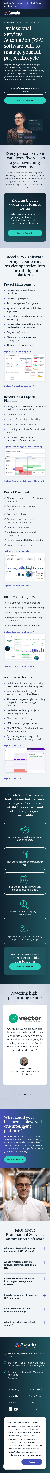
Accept (32, 1462)
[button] (45, 13)
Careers (13, 1402)
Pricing (35, 1409)
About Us (13, 1396)
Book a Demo (35, 1396)
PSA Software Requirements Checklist (25, 90)
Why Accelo (35, 1402)
